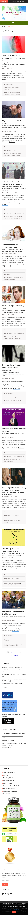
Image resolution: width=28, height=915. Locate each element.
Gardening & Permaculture (10, 791)
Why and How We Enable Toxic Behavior (12, 683)
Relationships (17, 92)
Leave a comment (9, 84)
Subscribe (5, 884)
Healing (5, 94)
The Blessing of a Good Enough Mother (12, 667)
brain (6, 92)
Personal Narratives (8, 780)
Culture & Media (20, 213)
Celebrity (7, 216)
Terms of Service (16, 909)
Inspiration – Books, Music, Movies (12, 786)
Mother (9, 336)
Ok (14, 912)
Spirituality (18, 155)
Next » (16, 655)
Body (19, 94)
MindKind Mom (13, 12)
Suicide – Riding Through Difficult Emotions (13, 733)
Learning (13, 155)
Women (9, 402)
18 (11, 655)
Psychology (11, 92)
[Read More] (5, 79)
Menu (14, 23)
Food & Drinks (7, 794)
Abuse (12, 94)
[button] (13, 44)
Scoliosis (7, 274)
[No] (26, 908)
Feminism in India (6, 747)
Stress (15, 94)
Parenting (16, 218)
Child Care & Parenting (10, 150)
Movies (11, 216)
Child (9, 94)
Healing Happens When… (8, 740)
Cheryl (12, 68)
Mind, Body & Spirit (9, 87)
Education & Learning (9, 788)
